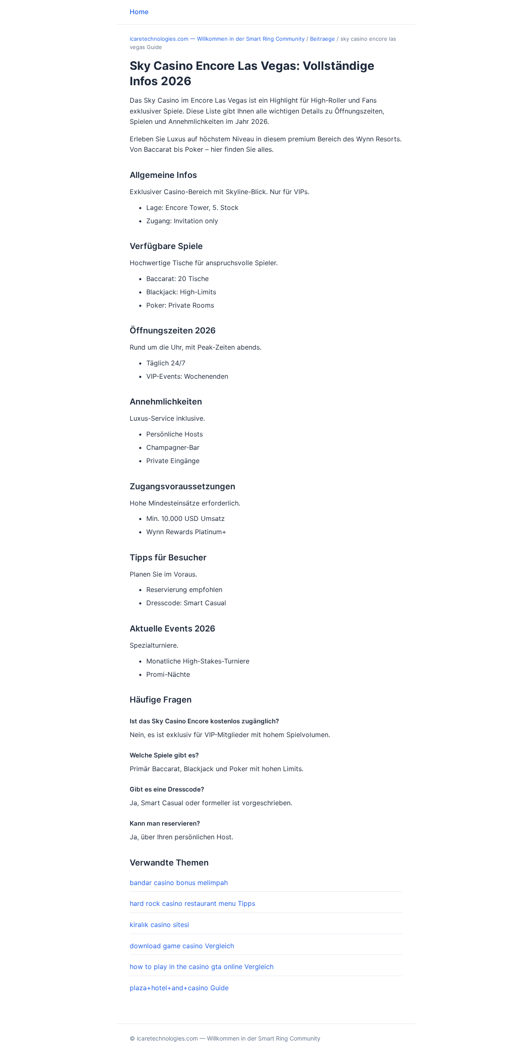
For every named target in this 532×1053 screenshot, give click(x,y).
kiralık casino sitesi (159, 924)
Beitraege (322, 38)
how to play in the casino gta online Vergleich (201, 966)
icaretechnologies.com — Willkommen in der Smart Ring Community (217, 38)
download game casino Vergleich (182, 946)
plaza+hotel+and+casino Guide (179, 988)
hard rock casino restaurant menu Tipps (192, 903)
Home (139, 11)
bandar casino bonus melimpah (179, 882)
